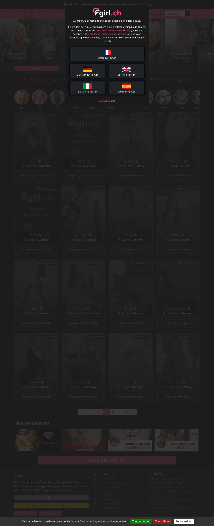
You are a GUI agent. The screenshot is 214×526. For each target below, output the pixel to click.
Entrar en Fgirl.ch (126, 91)
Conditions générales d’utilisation (113, 30)
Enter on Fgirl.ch (126, 74)
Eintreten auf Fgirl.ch (87, 74)
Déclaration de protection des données (106, 34)
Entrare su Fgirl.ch (87, 91)
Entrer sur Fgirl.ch (107, 57)
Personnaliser (184, 521)
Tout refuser (162, 521)
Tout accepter (141, 521)
